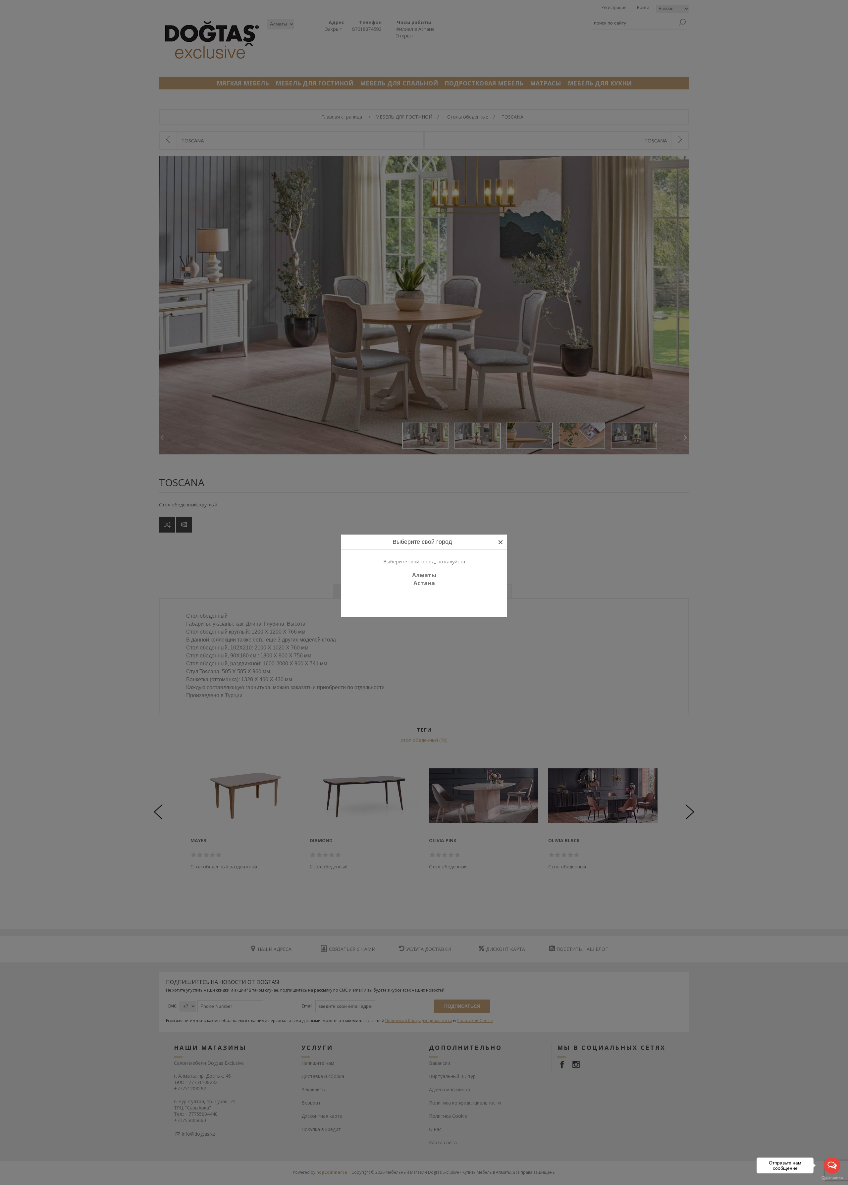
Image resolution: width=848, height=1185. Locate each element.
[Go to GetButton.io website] (832, 1178)
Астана (424, 583)
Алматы (424, 575)
